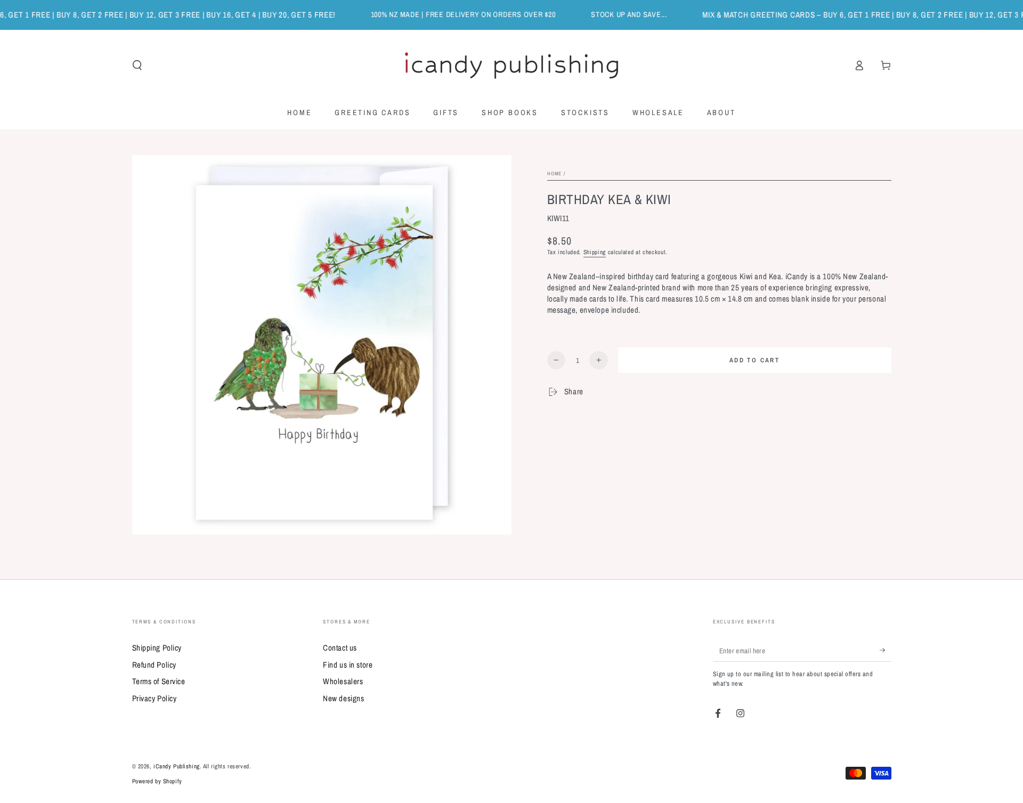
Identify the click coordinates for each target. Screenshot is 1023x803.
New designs (343, 698)
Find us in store (347, 664)
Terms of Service (158, 681)
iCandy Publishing (176, 766)
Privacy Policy (154, 698)
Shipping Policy (157, 647)
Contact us (340, 647)
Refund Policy (154, 664)
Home (554, 173)
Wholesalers (343, 681)
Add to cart (754, 360)
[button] (137, 65)
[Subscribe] (885, 650)
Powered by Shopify (157, 781)
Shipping (594, 252)
